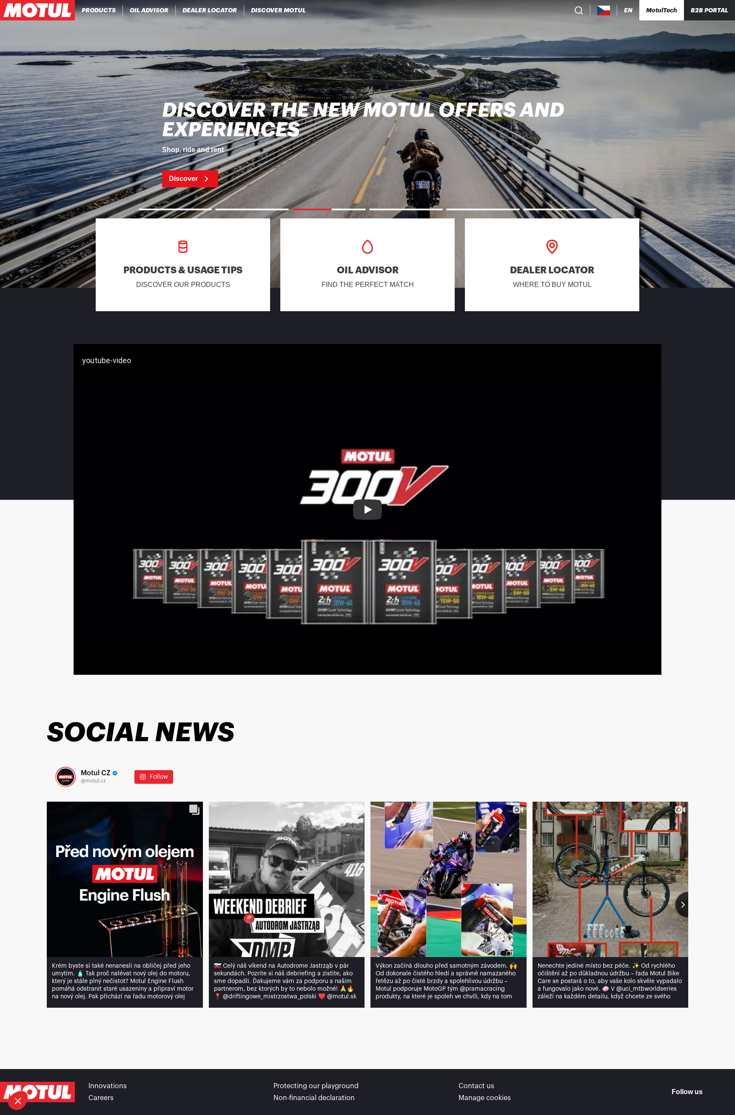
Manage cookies (485, 1098)
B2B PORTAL (709, 10)
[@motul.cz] (65, 776)
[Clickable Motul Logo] (37, 10)
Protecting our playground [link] (316, 1086)
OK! (142, 1072)
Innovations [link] (107, 1086)
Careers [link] (101, 1098)
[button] (18, 1100)
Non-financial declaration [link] (314, 1098)
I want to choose (53, 1072)
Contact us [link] (476, 1086)
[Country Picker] (603, 10)
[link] (367, 144)
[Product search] (579, 10)
